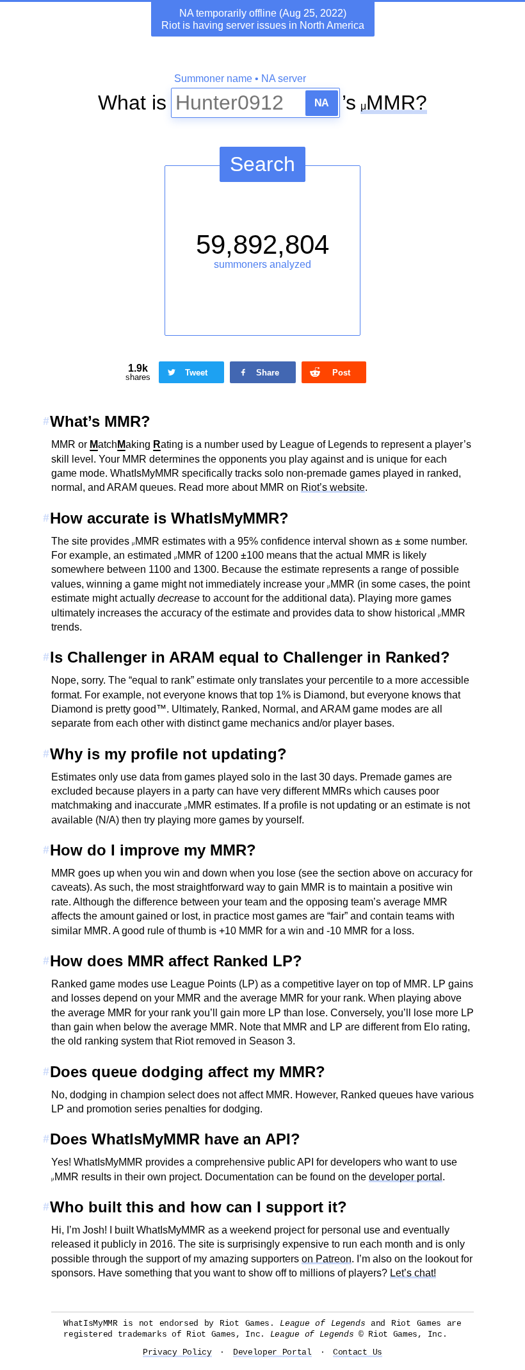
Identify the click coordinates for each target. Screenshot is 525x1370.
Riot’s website (333, 487)
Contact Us (357, 1352)
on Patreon (326, 1258)
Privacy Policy (177, 1352)
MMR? (396, 102)
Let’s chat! (413, 1272)
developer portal (405, 1176)
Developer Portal (272, 1352)
